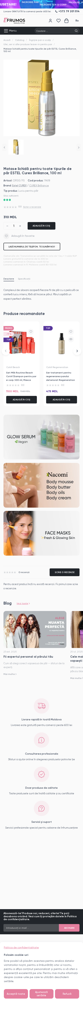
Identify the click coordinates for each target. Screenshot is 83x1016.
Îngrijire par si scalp (40, 40)
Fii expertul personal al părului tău (28, 656)
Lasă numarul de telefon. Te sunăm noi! (31, 246)
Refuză (67, 993)
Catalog (19, 40)
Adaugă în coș (41, 225)
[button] (4, 147)
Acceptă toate (16, 993)
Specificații (24, 278)
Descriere (8, 278)
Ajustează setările (41, 994)
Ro (77, 20)
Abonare (69, 928)
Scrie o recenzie (32, 207)
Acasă (6, 40)
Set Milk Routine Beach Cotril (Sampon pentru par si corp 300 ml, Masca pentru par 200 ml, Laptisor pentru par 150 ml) (21, 380)
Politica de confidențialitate (21, 947)
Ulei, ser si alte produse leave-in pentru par (27, 44)
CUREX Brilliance (39, 185)
